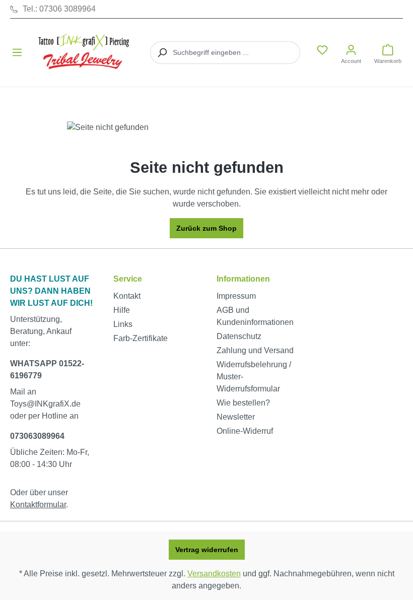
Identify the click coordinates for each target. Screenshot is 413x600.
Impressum (236, 296)
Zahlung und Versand (255, 350)
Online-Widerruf (245, 431)
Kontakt (127, 296)
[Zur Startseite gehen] (84, 53)
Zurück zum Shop (206, 228)
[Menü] (17, 52)
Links (122, 324)
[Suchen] (161, 52)
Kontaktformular (38, 504)
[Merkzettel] (322, 50)
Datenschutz (239, 336)
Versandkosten (214, 573)
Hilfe (121, 310)
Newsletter (236, 417)
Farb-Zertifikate (140, 338)
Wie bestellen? (243, 402)
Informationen (243, 279)
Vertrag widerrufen (206, 550)
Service (127, 279)
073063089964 (37, 436)
